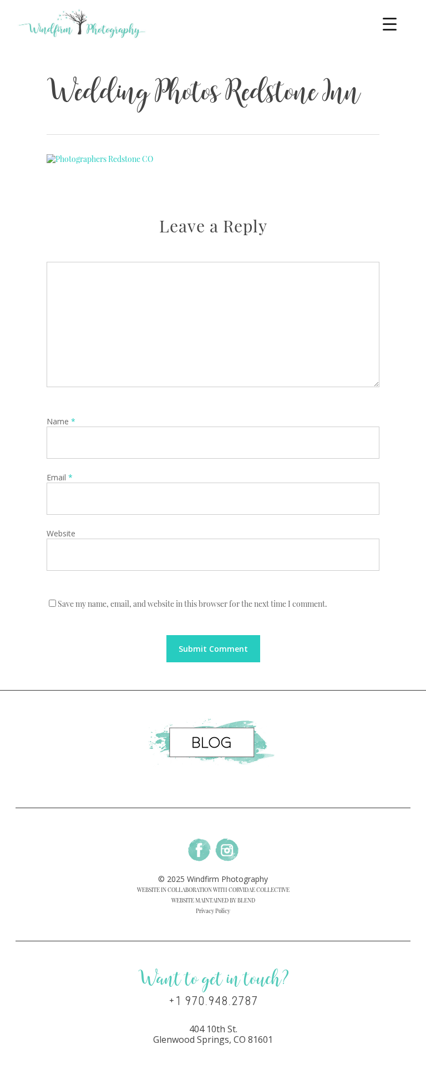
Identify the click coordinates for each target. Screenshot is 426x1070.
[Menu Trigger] (389, 23)
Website (61, 533)
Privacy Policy (213, 911)
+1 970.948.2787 (213, 1001)
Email (60, 477)
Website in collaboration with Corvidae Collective (213, 890)
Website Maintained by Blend (213, 900)
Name (61, 421)
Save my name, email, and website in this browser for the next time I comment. (192, 604)
